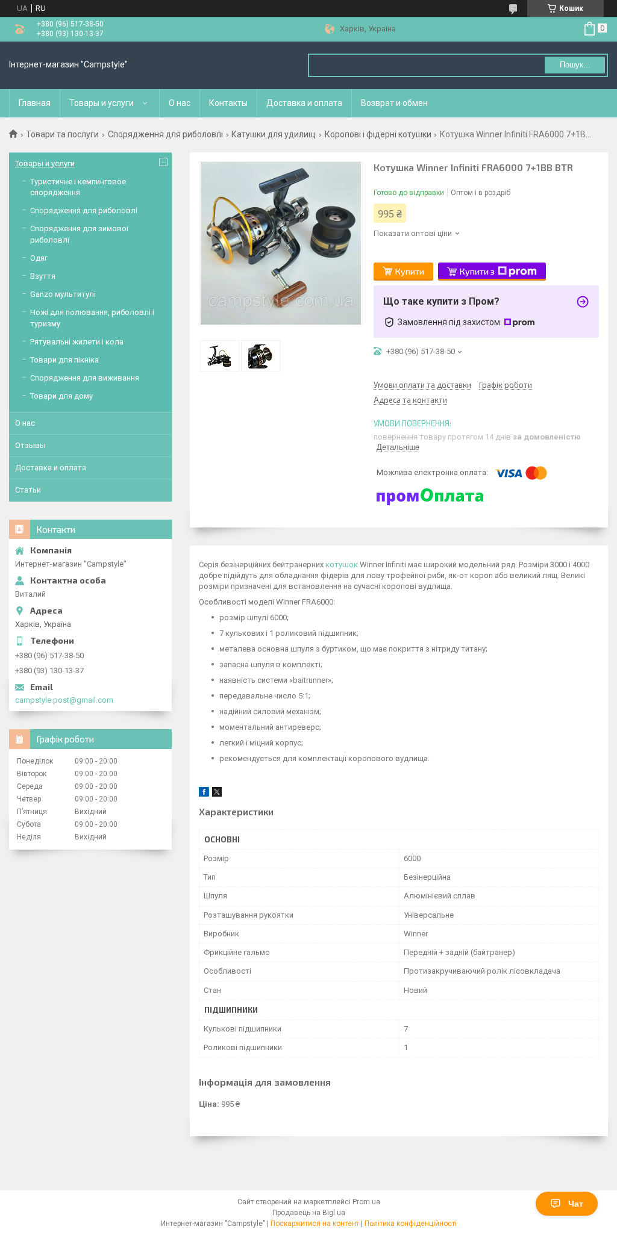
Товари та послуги (62, 134)
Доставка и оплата (304, 103)
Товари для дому (61, 395)
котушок (341, 564)
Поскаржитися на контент (315, 1223)
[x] (217, 793)
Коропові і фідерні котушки (378, 134)
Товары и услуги (101, 103)
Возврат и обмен (394, 103)
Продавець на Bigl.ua (308, 1213)
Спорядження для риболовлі (165, 134)
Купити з (477, 271)
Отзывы (30, 445)
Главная (35, 103)
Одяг (39, 258)
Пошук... (575, 64)
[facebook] (204, 793)
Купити (409, 271)
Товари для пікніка (64, 359)
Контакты (228, 103)
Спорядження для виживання (84, 377)
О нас (179, 103)
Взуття (42, 276)
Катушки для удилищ (273, 134)
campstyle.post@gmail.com (64, 700)
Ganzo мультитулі (63, 294)
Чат (575, 1204)
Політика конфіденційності (411, 1223)
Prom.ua (366, 1202)
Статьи (28, 489)
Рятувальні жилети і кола (77, 341)
